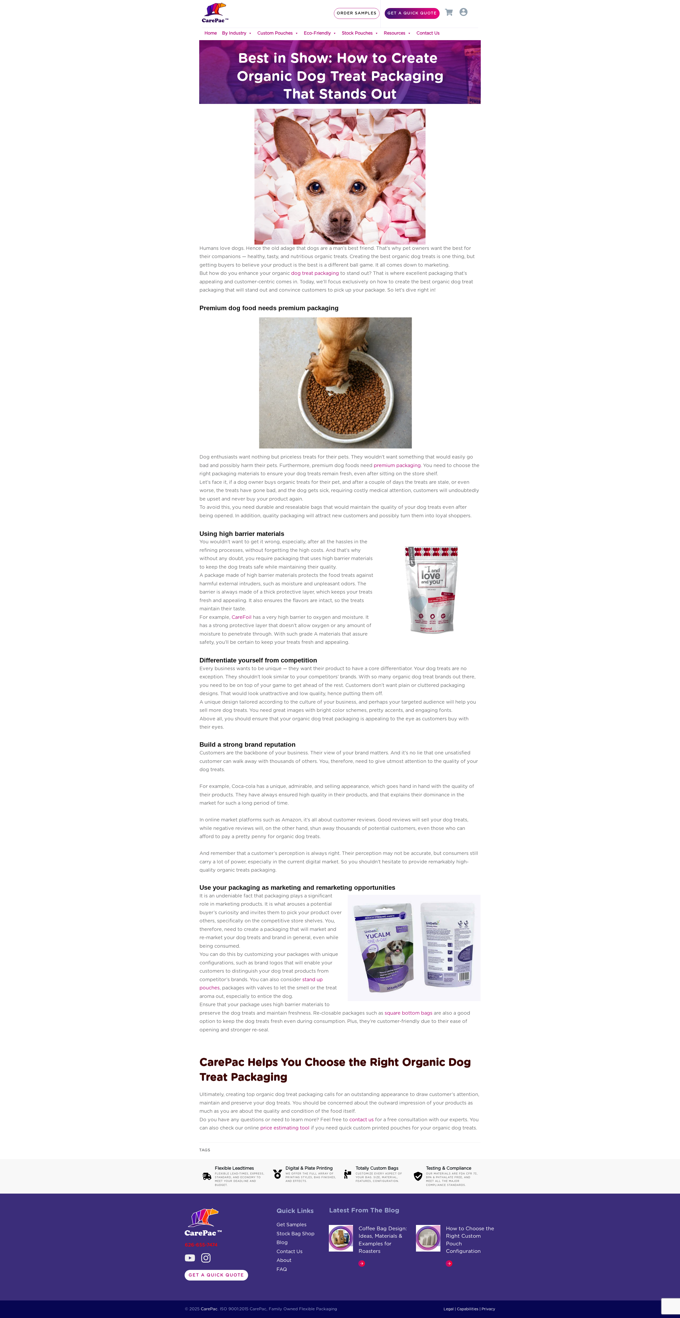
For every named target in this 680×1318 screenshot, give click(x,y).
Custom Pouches (275, 33)
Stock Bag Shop (295, 1234)
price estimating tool (284, 1128)
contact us (361, 1120)
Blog (282, 1242)
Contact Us (428, 33)
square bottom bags (408, 1013)
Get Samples (292, 1225)
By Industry (234, 33)
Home (211, 33)
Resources (394, 33)
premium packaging (397, 465)
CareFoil (242, 617)
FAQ (282, 1269)
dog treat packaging (315, 273)
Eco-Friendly (317, 33)
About (284, 1260)
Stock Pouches (357, 33)
